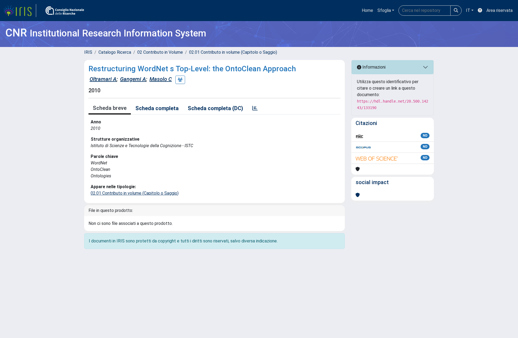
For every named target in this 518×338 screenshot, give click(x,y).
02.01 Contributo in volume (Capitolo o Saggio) (233, 52)
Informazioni (373, 67)
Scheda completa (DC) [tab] (215, 108)
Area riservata (499, 10)
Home (367, 10)
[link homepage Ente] (64, 10)
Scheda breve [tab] (110, 108)
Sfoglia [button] (384, 10)
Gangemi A (133, 79)
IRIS (88, 52)
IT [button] (468, 10)
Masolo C (160, 79)
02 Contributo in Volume (160, 52)
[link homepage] (19, 10)
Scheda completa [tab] (157, 108)
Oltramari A (103, 79)
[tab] (255, 108)
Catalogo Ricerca (114, 52)
